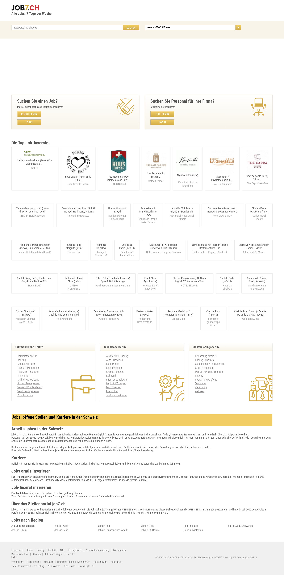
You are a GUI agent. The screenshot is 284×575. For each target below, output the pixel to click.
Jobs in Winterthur (193, 530)
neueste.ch (116, 561)
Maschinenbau (113, 387)
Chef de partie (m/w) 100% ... (257, 179)
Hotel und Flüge (65, 561)
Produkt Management (28, 383)
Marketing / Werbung (28, 379)
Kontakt (52, 550)
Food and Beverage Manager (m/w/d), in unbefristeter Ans (34, 246)
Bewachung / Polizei (205, 355)
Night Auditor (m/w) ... (187, 180)
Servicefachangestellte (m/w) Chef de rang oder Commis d (63, 313)
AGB (62, 550)
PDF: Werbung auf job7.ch (245, 557)
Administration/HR (27, 355)
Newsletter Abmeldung (97, 550)
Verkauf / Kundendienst (29, 387)
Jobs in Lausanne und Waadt (113, 530)
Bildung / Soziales (204, 359)
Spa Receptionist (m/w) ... (156, 177)
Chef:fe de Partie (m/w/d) (127, 246)
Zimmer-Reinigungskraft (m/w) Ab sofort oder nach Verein (32, 210)
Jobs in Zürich (61, 525)
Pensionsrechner (20, 554)
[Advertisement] (142, 66)
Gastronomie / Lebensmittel (209, 363)
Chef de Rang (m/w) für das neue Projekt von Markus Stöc (34, 280)
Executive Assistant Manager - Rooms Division (253, 246)
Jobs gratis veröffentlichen (207, 476)
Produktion (112, 391)
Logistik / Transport (116, 383)
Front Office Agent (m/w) (150, 280)
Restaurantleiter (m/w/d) (144, 313)
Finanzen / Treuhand (28, 371)
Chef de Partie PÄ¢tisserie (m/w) (259, 210)
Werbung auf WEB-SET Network (216, 557)
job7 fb (70, 554)
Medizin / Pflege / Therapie (209, 371)
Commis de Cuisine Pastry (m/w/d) (257, 280)
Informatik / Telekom (117, 379)
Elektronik (111, 375)
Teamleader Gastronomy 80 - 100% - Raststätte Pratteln (109, 313)
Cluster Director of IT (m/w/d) (25, 313)
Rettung (199, 375)
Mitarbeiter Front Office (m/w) (74, 280)
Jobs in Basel (191, 525)
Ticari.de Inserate (20, 566)
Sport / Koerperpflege (206, 379)
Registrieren (29, 113)
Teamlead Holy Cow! (101, 246)
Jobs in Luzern (19, 530)
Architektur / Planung (117, 355)
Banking (21, 359)
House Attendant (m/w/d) (117, 210)
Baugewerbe (112, 363)
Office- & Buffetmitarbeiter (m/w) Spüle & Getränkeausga (113, 280)
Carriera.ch (48, 561)
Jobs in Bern (147, 525)
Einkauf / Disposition (28, 367)
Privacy (40, 550)
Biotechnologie (114, 367)
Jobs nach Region (54, 554)
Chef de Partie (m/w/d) (227, 280)
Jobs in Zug (104, 525)
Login (29, 122)
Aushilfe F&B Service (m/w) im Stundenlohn (182, 210)
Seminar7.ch (83, 561)
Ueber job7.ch (75, 550)
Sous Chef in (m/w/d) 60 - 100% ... (78, 180)
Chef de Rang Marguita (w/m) (74, 246)
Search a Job (100, 561)
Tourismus (200, 383)
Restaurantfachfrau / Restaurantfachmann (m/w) (178, 313)
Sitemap (36, 554)
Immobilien (23, 375)
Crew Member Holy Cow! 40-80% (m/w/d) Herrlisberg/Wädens (78, 210)
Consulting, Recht (26, 363)
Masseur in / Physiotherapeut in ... (222, 180)
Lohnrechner (119, 550)
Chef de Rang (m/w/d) (213, 313)
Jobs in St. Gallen (150, 530)
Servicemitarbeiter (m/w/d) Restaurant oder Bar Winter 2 (222, 210)
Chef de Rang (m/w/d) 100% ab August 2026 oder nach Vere (189, 280)
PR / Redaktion (25, 395)
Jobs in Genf (61, 530)
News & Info (54, 566)
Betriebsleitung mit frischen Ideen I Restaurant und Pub (210, 246)
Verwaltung (201, 387)
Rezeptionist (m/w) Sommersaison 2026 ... (118, 180)
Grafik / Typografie (204, 367)
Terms (30, 550)
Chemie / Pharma (115, 371)
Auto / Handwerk (115, 359)
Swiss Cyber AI (86, 566)
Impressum (17, 550)
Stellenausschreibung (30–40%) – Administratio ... (34, 164)
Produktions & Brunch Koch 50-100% (147, 211)
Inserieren (162, 113)
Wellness (199, 391)
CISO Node (69, 566)
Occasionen (33, 561)
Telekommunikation (116, 395)
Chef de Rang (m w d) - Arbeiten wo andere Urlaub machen (250, 313)
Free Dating (38, 566)
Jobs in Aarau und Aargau (240, 525)
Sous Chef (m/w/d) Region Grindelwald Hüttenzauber (163, 246)
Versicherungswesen (28, 391)
